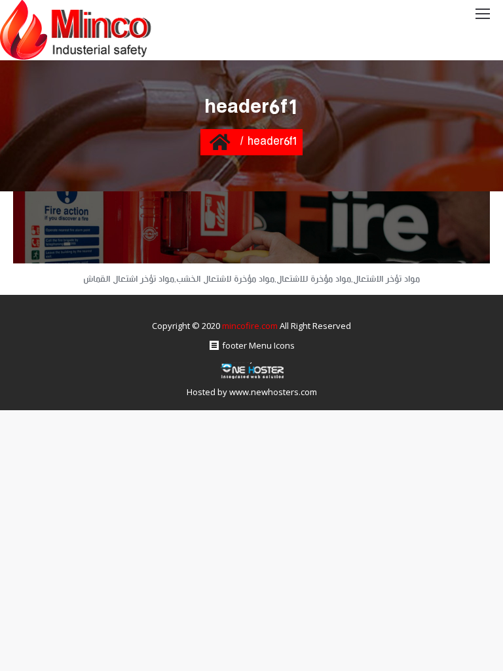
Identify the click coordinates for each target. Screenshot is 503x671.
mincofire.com (250, 326)
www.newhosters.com (273, 392)
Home (219, 141)
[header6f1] (251, 227)
